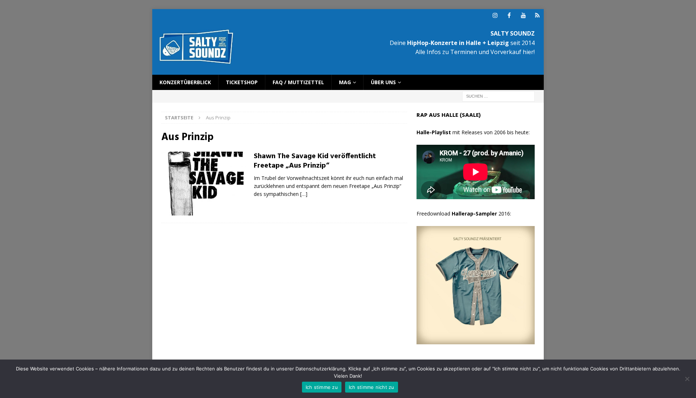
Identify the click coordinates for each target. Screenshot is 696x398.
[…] (303, 193)
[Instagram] (495, 15)
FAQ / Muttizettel (298, 82)
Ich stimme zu (322, 387)
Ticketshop (242, 82)
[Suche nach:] (498, 96)
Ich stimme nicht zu (371, 387)
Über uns (383, 82)
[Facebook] (509, 15)
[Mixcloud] (537, 15)
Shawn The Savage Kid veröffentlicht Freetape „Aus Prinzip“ (315, 161)
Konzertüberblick (185, 82)
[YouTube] (523, 15)
